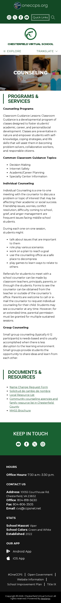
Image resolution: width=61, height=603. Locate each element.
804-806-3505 (23, 504)
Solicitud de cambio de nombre (30, 391)
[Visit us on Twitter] (15, 17)
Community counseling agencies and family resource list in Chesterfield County (34, 402)
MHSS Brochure (20, 410)
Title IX (51, 584)
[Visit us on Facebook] (21, 17)
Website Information (30, 579)
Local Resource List (22, 395)
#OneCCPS (15, 574)
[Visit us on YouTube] (26, 17)
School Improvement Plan (24, 584)
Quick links (40, 17)
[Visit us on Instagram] (9, 17)
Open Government (40, 574)
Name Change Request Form (29, 387)
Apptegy (45, 598)
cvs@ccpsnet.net (28, 508)
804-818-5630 (27, 500)
